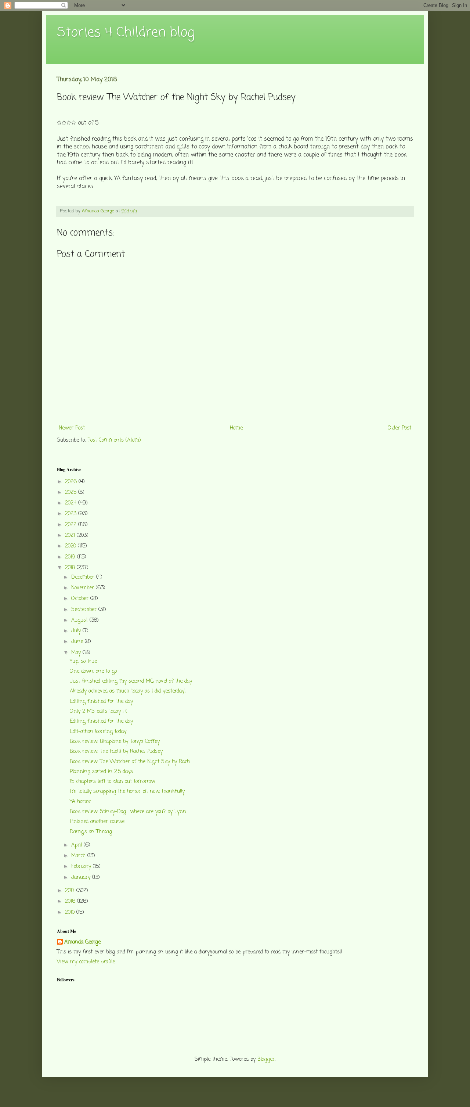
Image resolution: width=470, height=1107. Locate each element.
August (80, 620)
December (83, 577)
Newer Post (72, 428)
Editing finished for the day (101, 701)
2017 (70, 891)
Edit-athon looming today (98, 732)
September (84, 610)
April (77, 845)
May (77, 653)
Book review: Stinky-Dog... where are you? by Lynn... (129, 812)
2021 (71, 535)
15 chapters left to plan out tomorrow (112, 782)
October (80, 599)
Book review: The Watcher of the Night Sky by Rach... (131, 762)
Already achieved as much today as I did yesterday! (128, 691)
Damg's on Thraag (91, 832)
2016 (71, 901)
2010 (70, 912)
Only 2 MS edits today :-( (98, 711)
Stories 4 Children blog (125, 33)
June (78, 642)
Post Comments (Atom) (114, 440)
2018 (71, 568)
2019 (71, 557)
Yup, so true (83, 661)
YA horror (80, 802)
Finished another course (97, 822)
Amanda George (82, 942)
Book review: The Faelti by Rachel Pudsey (116, 751)
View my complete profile (86, 962)
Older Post (399, 428)
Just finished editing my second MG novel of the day (131, 681)
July (77, 631)
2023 (71, 514)
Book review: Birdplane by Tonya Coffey (115, 741)
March (79, 856)
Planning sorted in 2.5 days (101, 772)
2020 (71, 546)
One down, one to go (93, 671)
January (81, 877)
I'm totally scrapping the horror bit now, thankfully (127, 791)
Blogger (266, 1059)
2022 (71, 525)
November (83, 588)
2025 (71, 492)
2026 (72, 482)
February (82, 866)
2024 (71, 503)
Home (236, 428)
